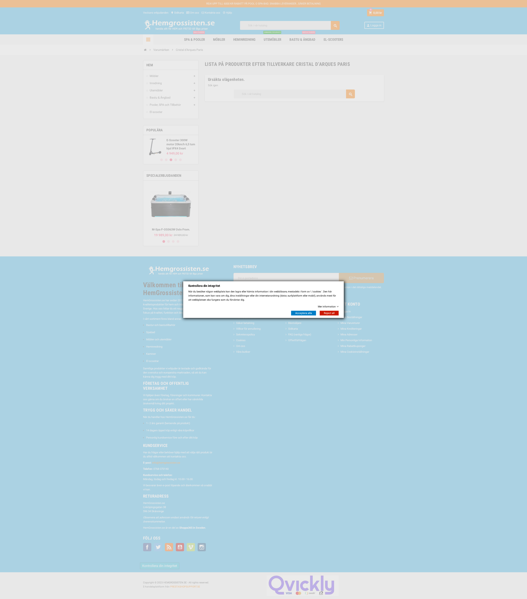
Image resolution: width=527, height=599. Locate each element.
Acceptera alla (303, 313)
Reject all (329, 313)
